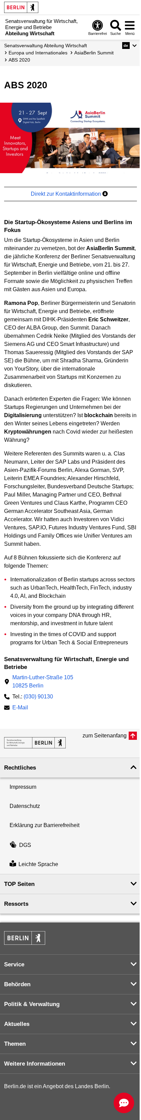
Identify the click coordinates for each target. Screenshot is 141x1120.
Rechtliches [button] (20, 767)
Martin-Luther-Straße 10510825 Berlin (42, 681)
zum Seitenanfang (104, 735)
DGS (25, 845)
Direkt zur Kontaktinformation (66, 194)
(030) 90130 (38, 696)
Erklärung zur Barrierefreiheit (44, 825)
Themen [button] (15, 1044)
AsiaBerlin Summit (94, 52)
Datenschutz (25, 806)
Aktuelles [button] (16, 1024)
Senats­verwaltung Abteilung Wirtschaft (45, 45)
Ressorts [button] (16, 904)
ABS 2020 (19, 60)
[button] (129, 45)
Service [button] (14, 964)
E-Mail (20, 708)
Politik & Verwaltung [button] (32, 1004)
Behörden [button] (17, 984)
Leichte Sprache (38, 864)
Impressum (23, 787)
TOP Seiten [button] (19, 884)
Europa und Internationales (38, 52)
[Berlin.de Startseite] (21, 7)
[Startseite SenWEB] (35, 742)
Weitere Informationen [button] (34, 1063)
